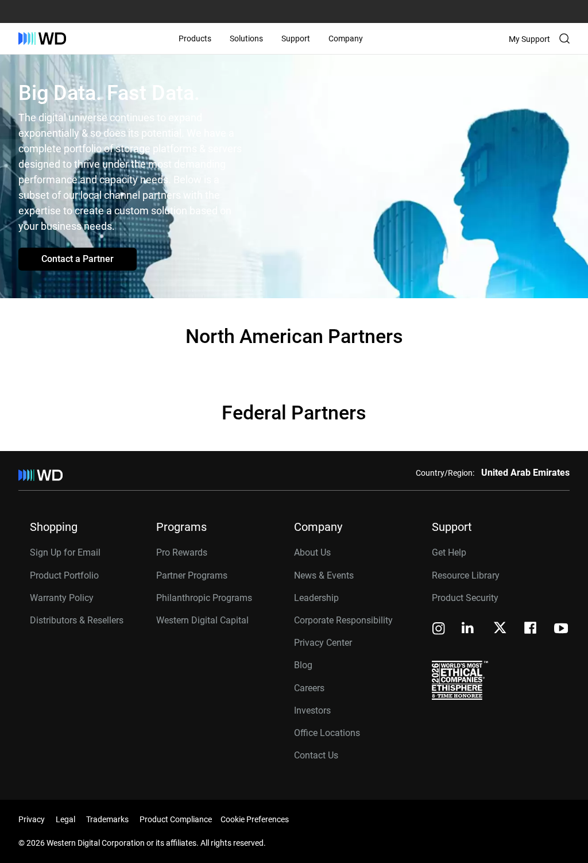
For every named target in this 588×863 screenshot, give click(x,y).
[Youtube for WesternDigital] (561, 629)
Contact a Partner (77, 258)
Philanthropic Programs (204, 597)
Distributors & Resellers (76, 620)
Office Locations (327, 732)
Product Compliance (176, 819)
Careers (309, 688)
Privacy (31, 819)
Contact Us (316, 755)
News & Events (324, 575)
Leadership (316, 597)
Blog (303, 665)
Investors (312, 710)
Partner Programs (191, 575)
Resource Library (466, 575)
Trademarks (107, 819)
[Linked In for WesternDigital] (468, 629)
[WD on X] (500, 628)
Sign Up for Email (65, 552)
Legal (65, 819)
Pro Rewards (181, 552)
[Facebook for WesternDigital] (531, 629)
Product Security (465, 597)
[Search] (564, 38)
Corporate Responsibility (343, 620)
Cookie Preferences (254, 819)
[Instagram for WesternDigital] (439, 629)
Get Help (449, 552)
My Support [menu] (529, 39)
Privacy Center (323, 642)
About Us (312, 552)
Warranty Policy (62, 597)
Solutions (246, 38)
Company (345, 38)
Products (195, 38)
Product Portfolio (64, 575)
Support (295, 38)
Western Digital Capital (202, 620)
